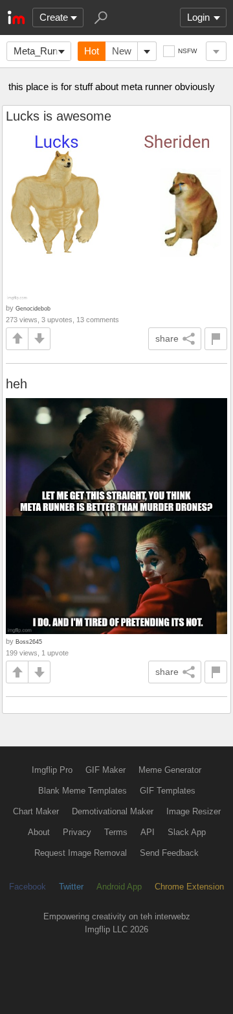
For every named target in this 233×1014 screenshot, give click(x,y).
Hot (91, 50)
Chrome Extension (189, 886)
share (167, 338)
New (121, 50)
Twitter (71, 886)
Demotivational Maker (112, 811)
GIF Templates (167, 791)
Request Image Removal (80, 853)
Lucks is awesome (58, 116)
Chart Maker (36, 811)
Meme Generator (170, 770)
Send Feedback (169, 853)
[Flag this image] (216, 338)
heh (16, 384)
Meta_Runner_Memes (42, 50)
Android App (119, 886)
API (147, 832)
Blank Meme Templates (82, 791)
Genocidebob (33, 308)
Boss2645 (29, 641)
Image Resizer (193, 811)
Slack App (187, 832)
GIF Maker (105, 770)
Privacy (77, 832)
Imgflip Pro (52, 770)
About (39, 832)
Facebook (27, 886)
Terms (116, 832)
